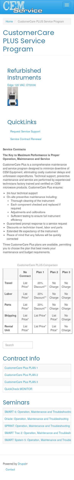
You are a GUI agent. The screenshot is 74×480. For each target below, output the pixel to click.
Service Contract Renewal (25, 139)
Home (9, 21)
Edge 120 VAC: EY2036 (21, 85)
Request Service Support (25, 131)
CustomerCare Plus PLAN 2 (21, 375)
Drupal (22, 464)
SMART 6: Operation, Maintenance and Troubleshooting (38, 412)
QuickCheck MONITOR (18, 389)
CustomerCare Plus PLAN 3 (21, 382)
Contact (10, 469)
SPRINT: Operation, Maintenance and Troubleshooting (37, 426)
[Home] (22, 7)
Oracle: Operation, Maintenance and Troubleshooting (36, 419)
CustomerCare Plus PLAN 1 (21, 368)
